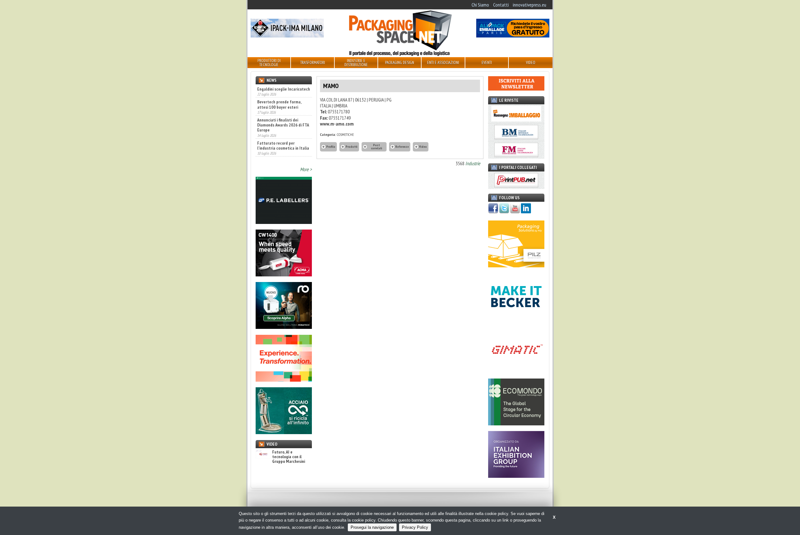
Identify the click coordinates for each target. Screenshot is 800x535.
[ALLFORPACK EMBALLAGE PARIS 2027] (512, 35)
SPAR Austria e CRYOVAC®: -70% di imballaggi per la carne (280, 152)
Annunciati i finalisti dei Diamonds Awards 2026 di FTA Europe (283, 111)
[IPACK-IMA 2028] (287, 35)
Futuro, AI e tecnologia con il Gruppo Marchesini (288, 457)
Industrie (472, 163)
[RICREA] (284, 432)
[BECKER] (516, 318)
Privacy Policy (415, 527)
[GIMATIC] (516, 371)
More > (306, 169)
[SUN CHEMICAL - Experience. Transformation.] (284, 380)
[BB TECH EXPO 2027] (516, 476)
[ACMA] (284, 274)
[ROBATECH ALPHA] (284, 327)
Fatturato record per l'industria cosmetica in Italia (283, 132)
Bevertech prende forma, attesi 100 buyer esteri (279, 91)
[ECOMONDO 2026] (516, 423)
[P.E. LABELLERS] (284, 222)
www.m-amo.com (337, 124)
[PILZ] (516, 265)
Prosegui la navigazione (372, 527)
